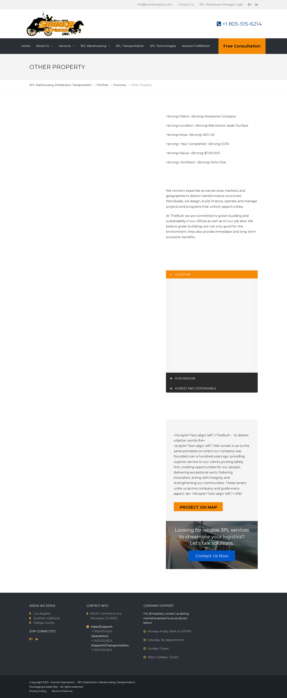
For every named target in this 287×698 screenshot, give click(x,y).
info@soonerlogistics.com (155, 4)
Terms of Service (62, 691)
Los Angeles (42, 613)
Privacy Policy (38, 691)
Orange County (44, 623)
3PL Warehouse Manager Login (221, 4)
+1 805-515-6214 (241, 24)
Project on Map (198, 507)
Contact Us (186, 4)
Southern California (46, 618)
